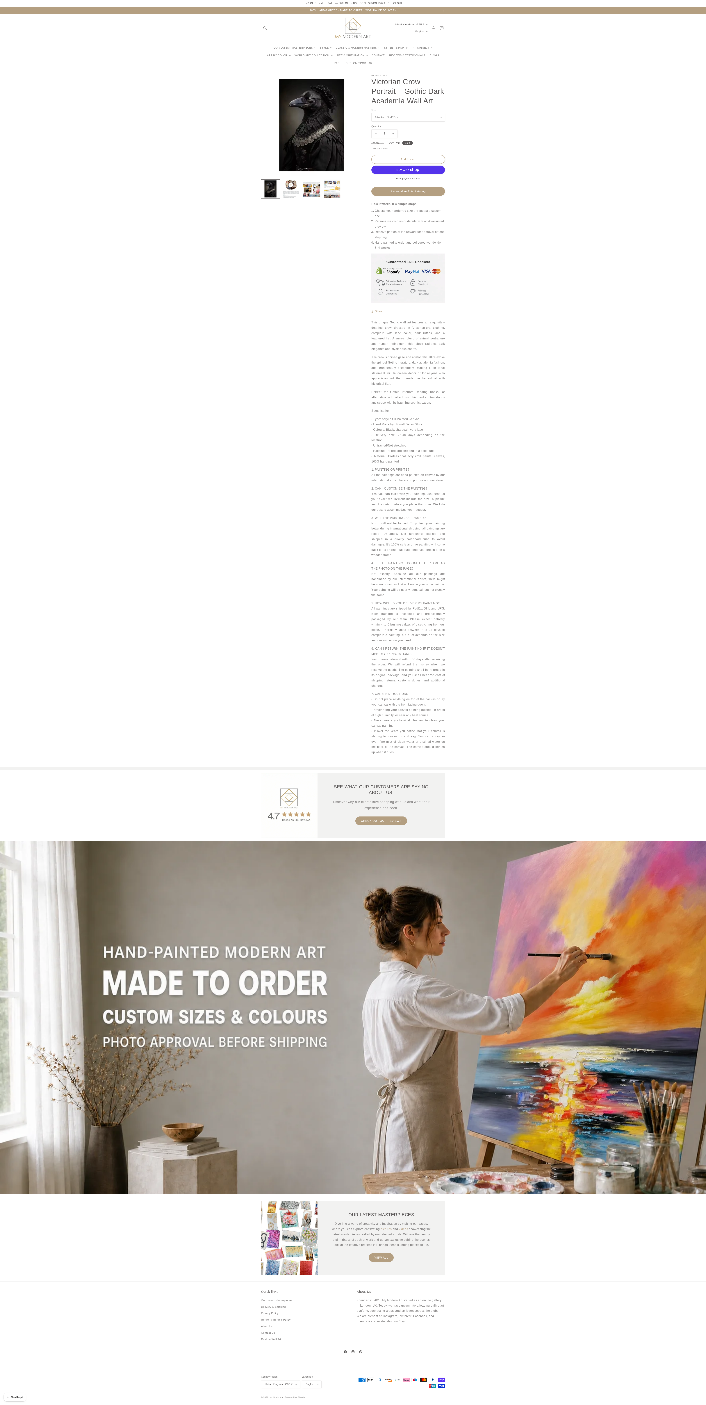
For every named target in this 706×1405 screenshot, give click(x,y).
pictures (386, 1229)
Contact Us (268, 1332)
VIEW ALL (381, 1257)
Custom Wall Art (271, 1339)
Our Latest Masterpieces (276, 1300)
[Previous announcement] (262, 10)
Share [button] (379, 311)
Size (374, 110)
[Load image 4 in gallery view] (332, 189)
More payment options (408, 178)
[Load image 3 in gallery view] (311, 189)
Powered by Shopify (295, 1397)
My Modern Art (277, 1397)
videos (403, 1229)
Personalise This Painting (408, 191)
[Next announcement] (444, 10)
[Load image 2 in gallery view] (291, 189)
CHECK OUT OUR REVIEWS (381, 820)
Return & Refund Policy (275, 1319)
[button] (265, 28)
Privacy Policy (270, 1313)
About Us (267, 1326)
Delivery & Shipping (273, 1306)
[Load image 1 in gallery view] (270, 189)
